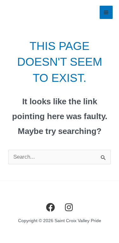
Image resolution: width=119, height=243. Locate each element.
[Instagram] (68, 207)
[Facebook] (50, 207)
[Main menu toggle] (106, 12)
